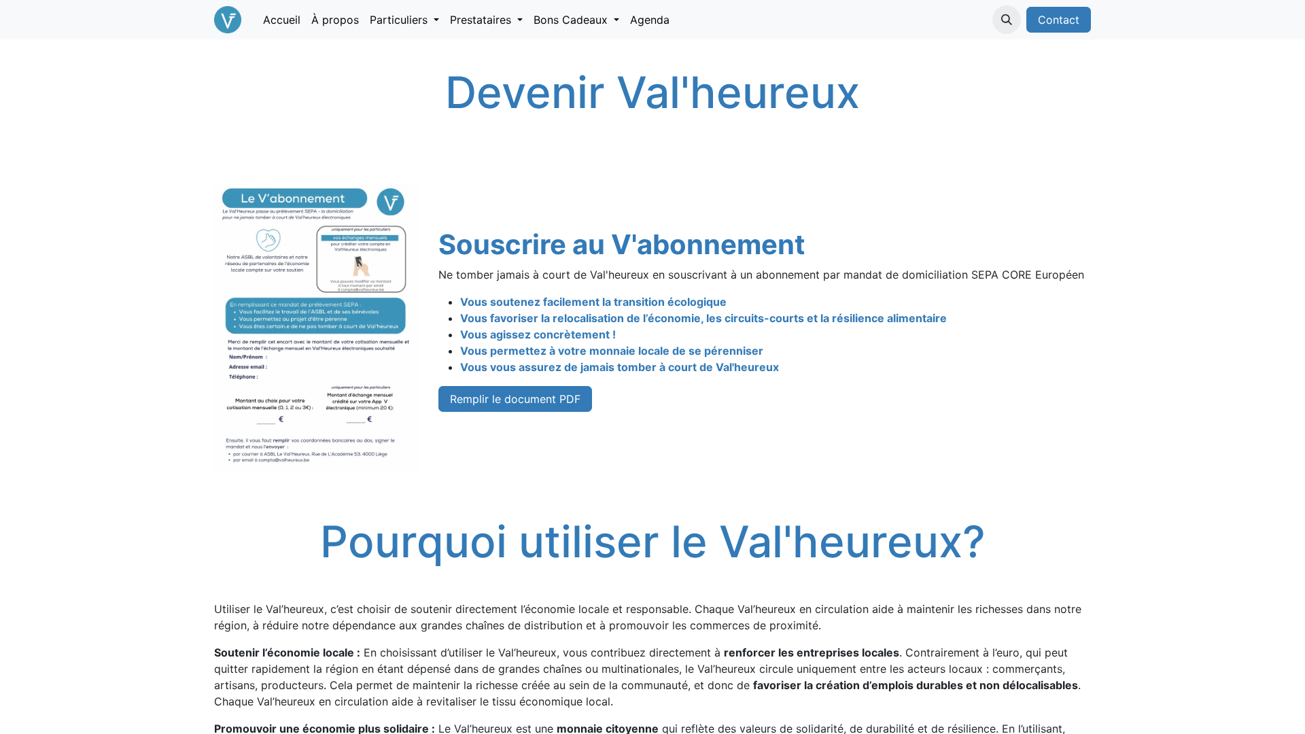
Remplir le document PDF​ (515, 399)
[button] (1006, 19)
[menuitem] (282, 19)
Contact (1058, 20)
